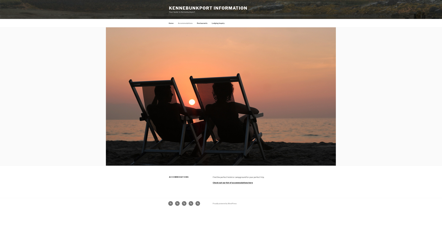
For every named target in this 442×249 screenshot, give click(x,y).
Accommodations (185, 23)
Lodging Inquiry (218, 23)
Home (171, 23)
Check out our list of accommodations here (233, 183)
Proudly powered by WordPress (225, 204)
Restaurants (202, 23)
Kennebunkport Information (208, 8)
